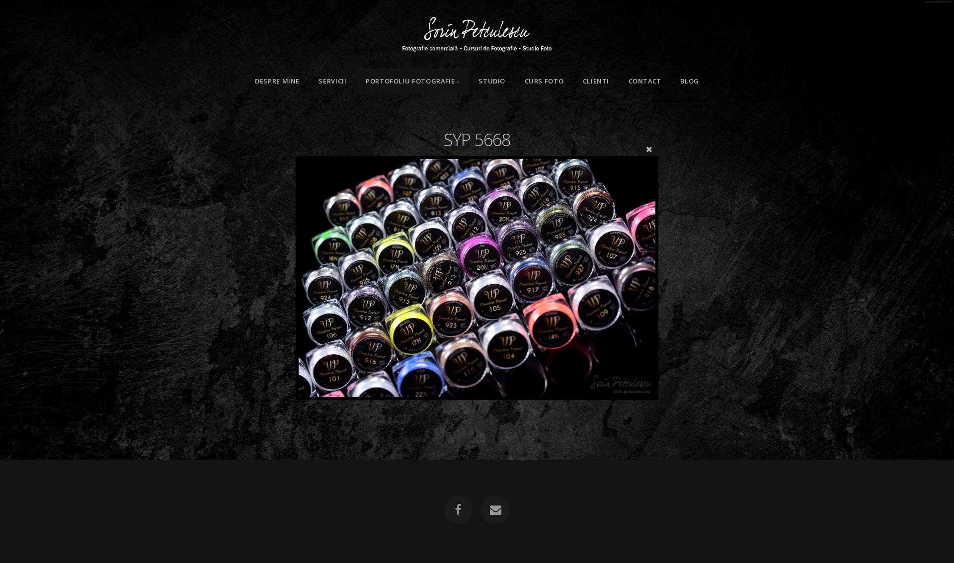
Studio (491, 81)
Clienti (596, 81)
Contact (645, 81)
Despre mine (277, 81)
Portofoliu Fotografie (410, 81)
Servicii (332, 81)
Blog (689, 81)
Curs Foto (544, 81)
